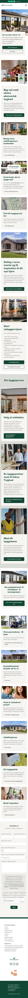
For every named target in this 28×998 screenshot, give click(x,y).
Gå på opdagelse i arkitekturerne (10, 436)
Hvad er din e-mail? (6, 841)
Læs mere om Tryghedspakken (14, 115)
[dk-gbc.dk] (14, 972)
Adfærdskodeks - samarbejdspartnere (14, 947)
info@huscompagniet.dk (15, 987)
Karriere (7, 929)
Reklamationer (8, 932)
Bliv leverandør (8, 939)
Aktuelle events (8, 930)
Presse (6, 935)
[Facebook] (14, 964)
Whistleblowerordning (10, 951)
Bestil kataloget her (12, 47)
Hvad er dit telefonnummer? (8, 847)
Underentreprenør (9, 941)
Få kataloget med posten (14, 367)
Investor (7, 934)
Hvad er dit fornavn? (6, 834)
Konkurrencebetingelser (11, 949)
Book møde (12, 51)
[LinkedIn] (17, 964)
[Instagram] (11, 964)
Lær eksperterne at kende (14, 559)
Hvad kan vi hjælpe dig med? (8, 861)
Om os (6, 927)
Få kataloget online (14, 362)
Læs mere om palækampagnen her (14, 603)
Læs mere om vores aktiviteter (14, 289)
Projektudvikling (9, 937)
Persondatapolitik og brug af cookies (14, 945)
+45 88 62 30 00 (12, 989)
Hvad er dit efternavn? (19, 834)
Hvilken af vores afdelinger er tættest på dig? (12, 854)
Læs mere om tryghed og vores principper (14, 500)
